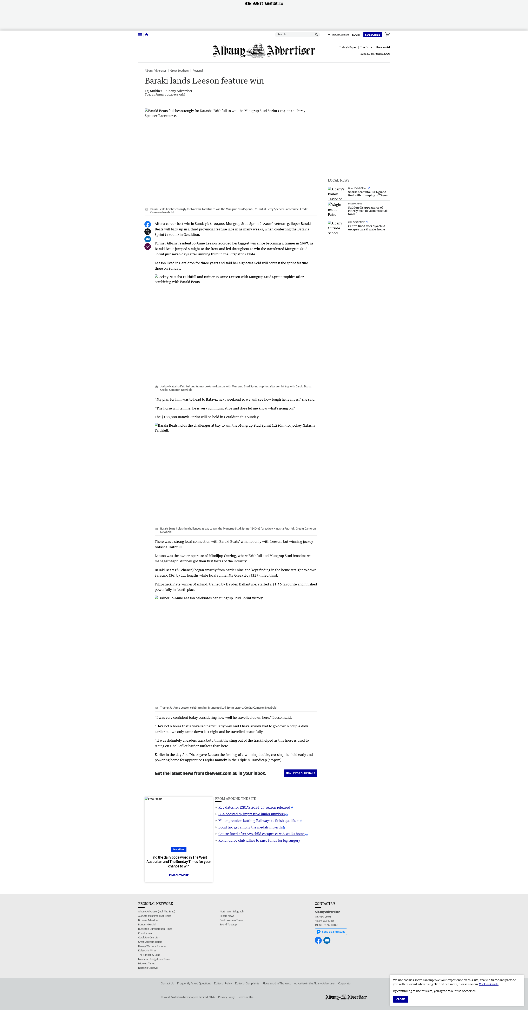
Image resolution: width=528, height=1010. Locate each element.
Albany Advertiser (155, 70)
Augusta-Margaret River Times (154, 915)
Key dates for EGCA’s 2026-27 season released (254, 807)
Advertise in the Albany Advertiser (314, 983)
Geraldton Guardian (148, 937)
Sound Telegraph (229, 924)
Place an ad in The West (277, 983)
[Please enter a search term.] (316, 35)
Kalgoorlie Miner (147, 950)
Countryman (145, 933)
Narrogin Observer (148, 967)
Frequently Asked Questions (194, 983)
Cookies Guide (489, 984)
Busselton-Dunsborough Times (155, 928)
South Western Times (231, 920)
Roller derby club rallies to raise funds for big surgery (259, 840)
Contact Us (167, 983)
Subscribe (372, 34)
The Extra (366, 47)
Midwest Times (146, 963)
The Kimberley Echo (149, 954)
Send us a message (333, 931)
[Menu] (140, 34)
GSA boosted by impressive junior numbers (251, 814)
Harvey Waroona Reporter (152, 946)
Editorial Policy (223, 983)
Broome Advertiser (148, 920)
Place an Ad (383, 47)
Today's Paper (348, 47)
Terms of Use (245, 997)
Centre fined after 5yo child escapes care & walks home (261, 834)
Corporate (344, 983)
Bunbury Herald (147, 924)
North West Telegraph (232, 911)
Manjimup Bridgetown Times (154, 959)
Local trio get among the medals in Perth (250, 827)
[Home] (147, 34)
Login (356, 34)
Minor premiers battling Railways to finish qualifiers (258, 821)
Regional (198, 70)
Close (400, 999)
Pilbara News (227, 915)
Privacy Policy (226, 997)
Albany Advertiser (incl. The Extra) (156, 911)
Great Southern (179, 70)
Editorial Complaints (247, 983)
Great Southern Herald (150, 941)
